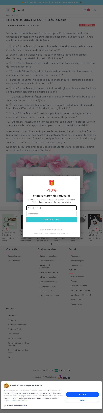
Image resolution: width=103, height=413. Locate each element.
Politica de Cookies (19, 401)
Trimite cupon (51, 220)
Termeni (66, 233)
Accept (82, 395)
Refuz (82, 401)
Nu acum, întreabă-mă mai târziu (51, 229)
